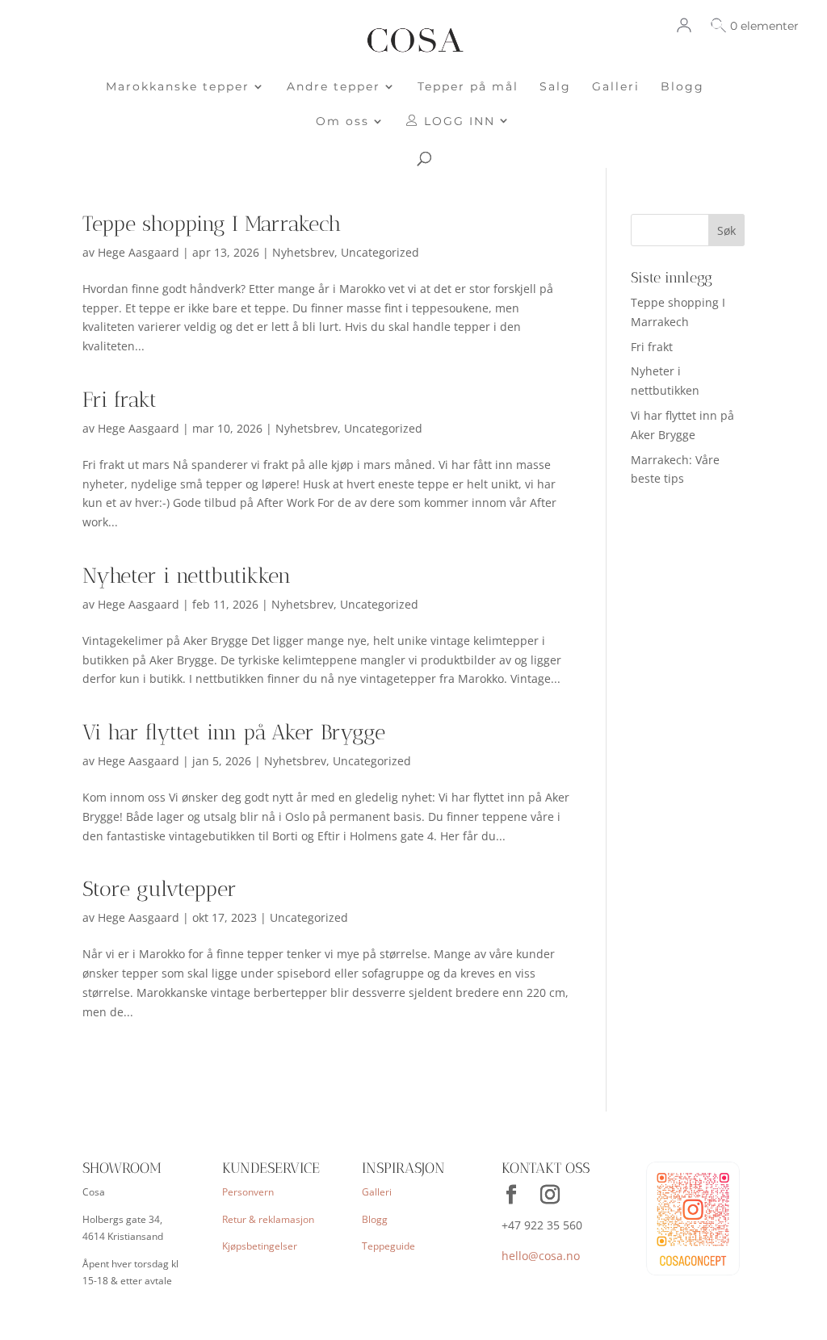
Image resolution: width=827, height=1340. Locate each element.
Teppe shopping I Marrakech (211, 224)
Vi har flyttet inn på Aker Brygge (233, 732)
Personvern (248, 1192)
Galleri (616, 87)
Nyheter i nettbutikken (186, 575)
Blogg (682, 87)
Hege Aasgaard (138, 252)
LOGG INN (457, 121)
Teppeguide (388, 1246)
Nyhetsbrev (303, 252)
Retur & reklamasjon (268, 1219)
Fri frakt (119, 399)
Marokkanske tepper (178, 87)
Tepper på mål (468, 87)
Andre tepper (333, 87)
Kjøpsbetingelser (259, 1246)
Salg (555, 87)
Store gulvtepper (159, 889)
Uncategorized (380, 252)
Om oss (342, 121)
